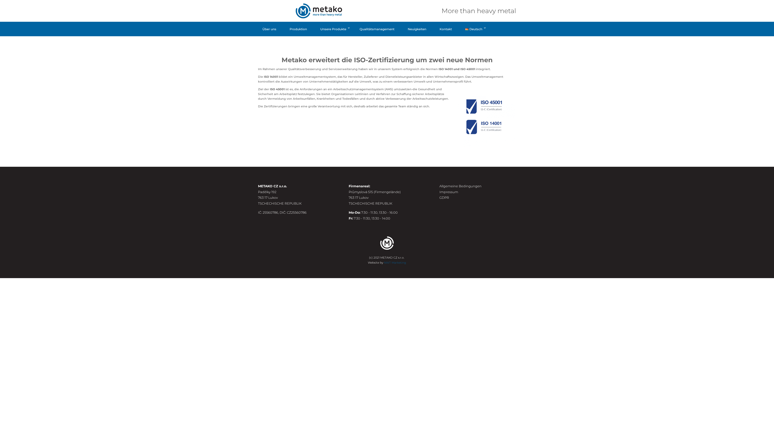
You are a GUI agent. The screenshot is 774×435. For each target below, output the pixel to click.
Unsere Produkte (333, 29)
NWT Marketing (395, 262)
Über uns (269, 29)
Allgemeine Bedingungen (460, 186)
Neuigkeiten (417, 29)
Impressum (448, 192)
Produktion (298, 29)
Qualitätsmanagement (377, 29)
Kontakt (446, 29)
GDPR (444, 198)
